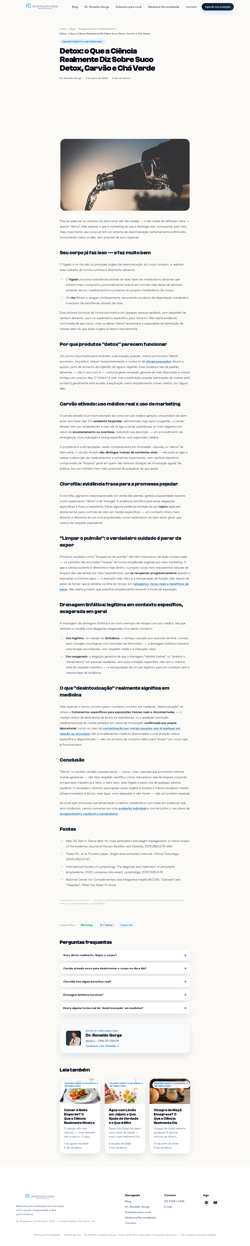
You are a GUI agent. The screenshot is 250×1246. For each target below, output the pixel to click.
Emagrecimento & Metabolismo (97, 28)
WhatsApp (87, 925)
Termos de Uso (72, 1234)
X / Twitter (106, 925)
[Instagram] (206, 1202)
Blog (75, 6)
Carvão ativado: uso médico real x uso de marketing (120, 404)
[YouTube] (215, 1202)
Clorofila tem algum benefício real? (125, 981)
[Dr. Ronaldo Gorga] (42, 7)
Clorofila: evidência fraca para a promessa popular (119, 484)
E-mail (168, 1206)
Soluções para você (128, 6)
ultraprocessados (158, 361)
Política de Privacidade (47, 1234)
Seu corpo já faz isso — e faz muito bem (105, 253)
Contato (191, 6)
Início (63, 28)
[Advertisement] (125, 109)
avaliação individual (132, 808)
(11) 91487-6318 (174, 1201)
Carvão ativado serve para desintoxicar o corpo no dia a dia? (125, 968)
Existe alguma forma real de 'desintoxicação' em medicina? (125, 1008)
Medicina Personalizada (163, 6)
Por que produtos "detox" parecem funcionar (113, 344)
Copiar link (126, 925)
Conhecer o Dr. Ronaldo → (102, 1045)
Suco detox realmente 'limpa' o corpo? (125, 955)
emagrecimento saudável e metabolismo (89, 814)
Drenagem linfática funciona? (125, 995)
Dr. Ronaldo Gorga (97, 6)
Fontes (68, 829)
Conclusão (72, 760)
